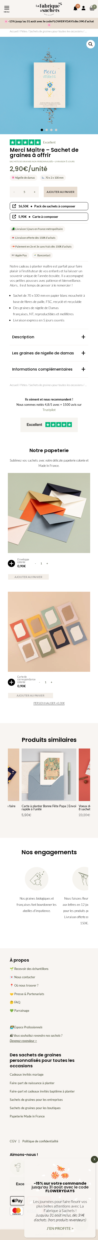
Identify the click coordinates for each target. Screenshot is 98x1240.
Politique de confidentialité (40, 1141)
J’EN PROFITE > (60, 1228)
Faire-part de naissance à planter (32, 1083)
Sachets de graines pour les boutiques (35, 1108)
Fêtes (23, 31)
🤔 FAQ (15, 1002)
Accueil (14, 31)
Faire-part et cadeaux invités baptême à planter (42, 1091)
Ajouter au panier (60, 192)
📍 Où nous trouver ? (24, 985)
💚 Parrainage (19, 1010)
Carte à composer (38, 217)
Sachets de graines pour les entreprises (36, 1100)
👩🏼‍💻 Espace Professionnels (26, 1027)
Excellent (49, 142)
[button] (90, 44)
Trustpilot (49, 410)
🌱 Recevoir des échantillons (29, 969)
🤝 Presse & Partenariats (27, 994)
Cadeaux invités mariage (27, 1074)
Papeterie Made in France (27, 1116)
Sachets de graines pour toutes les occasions (56, 31)
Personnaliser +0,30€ (49, 703)
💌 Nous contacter (22, 977)
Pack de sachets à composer (46, 206)
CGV (13, 1141)
